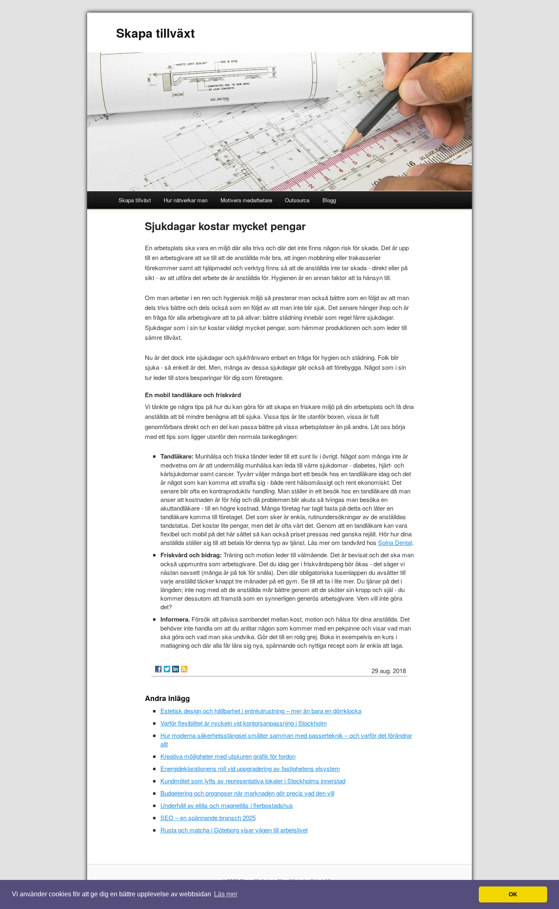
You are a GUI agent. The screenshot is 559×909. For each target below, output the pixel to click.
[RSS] (184, 669)
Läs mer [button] (225, 894)
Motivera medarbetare (246, 200)
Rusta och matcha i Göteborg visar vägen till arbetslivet (234, 829)
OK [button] (513, 894)
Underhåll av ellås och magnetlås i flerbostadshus (226, 805)
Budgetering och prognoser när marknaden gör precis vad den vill (247, 793)
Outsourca (297, 200)
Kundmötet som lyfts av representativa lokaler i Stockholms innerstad (252, 780)
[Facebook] (158, 669)
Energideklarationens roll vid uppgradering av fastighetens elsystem (250, 768)
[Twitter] (167, 669)
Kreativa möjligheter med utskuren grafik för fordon (227, 756)
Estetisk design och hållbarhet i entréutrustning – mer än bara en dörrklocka (260, 710)
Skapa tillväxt (155, 32)
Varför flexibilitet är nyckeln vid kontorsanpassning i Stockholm (243, 723)
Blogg (329, 200)
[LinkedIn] (175, 669)
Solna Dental (395, 542)
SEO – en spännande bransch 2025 (208, 817)
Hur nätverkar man (185, 200)
